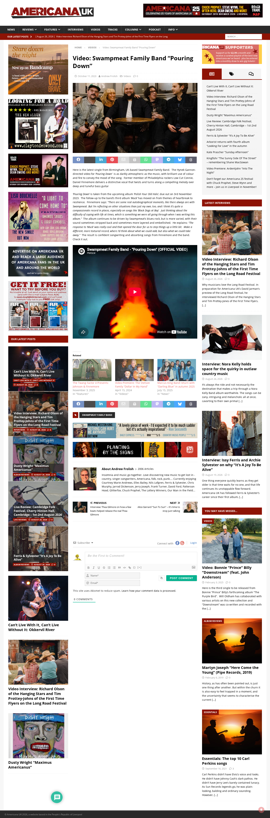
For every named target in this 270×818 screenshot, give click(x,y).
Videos (95, 29)
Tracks (113, 29)
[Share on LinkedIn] (101, 160)
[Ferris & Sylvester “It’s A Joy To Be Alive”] (38, 548)
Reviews (28, 29)
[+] (140, 567)
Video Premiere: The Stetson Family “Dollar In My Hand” (132, 384)
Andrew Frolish (109, 76)
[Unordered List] (114, 567)
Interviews (75, 29)
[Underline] (98, 567)
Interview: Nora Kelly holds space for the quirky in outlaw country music (229, 369)
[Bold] (88, 567)
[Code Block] (124, 567)
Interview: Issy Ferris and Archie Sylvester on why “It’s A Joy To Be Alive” (231, 465)
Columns (131, 29)
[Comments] (251, 74)
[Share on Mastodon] (157, 160)
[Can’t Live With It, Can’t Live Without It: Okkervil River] (38, 368)
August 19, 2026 (213, 474)
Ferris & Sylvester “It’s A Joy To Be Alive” (37, 558)
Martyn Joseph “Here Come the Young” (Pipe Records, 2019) (230, 670)
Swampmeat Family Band (97, 415)
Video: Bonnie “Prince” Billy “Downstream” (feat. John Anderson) (226, 572)
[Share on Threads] (191, 160)
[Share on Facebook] (78, 160)
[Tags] (231, 74)
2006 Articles (146, 469)
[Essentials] (232, 732)
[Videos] (232, 540)
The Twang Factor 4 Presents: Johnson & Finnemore (91, 384)
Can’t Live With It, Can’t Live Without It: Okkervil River (34, 373)
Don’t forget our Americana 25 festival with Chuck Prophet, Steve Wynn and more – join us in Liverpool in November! (232, 183)
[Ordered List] (109, 567)
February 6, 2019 (214, 677)
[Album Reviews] (232, 640)
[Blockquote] (119, 567)
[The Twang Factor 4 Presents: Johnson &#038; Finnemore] (92, 370)
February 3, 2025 (214, 582)
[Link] (129, 567)
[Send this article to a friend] (123, 160)
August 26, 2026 (25, 384)
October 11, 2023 (87, 76)
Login (193, 542)
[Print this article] (134, 160)
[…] (204, 305)
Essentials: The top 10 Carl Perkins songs (225, 761)
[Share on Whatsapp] (146, 160)
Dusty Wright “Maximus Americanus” (31, 468)
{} (134, 567)
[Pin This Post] (112, 160)
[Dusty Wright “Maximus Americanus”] (38, 458)
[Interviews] (232, 232)
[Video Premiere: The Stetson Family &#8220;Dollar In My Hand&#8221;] (134, 370)
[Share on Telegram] (168, 160)
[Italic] (93, 567)
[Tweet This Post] (89, 160)
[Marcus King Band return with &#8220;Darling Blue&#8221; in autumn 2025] (176, 370)
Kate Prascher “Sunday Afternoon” (228, 152)
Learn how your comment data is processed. (149, 590)
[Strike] (104, 567)
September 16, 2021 (216, 768)
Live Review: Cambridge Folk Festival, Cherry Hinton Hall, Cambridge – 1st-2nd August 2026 (38, 511)
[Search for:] (243, 36)
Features (50, 29)
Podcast (155, 29)
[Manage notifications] (261, 810)
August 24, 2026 (213, 379)
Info (171, 29)
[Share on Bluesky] (179, 160)
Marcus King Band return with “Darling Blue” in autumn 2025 (176, 384)
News (11, 29)
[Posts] (212, 74)
